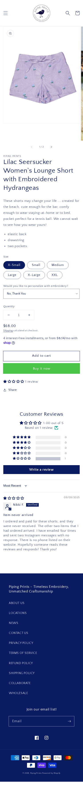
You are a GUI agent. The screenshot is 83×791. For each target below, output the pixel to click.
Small (36, 265)
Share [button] (12, 390)
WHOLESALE (18, 693)
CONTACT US (18, 633)
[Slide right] (51, 147)
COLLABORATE (20, 683)
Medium (58, 265)
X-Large (34, 275)
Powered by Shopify (51, 773)
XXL (55, 275)
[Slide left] (32, 147)
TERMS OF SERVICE (23, 653)
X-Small (14, 265)
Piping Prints (36, 773)
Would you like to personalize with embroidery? (35, 285)
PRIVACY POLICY (21, 643)
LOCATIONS (18, 613)
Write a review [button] (41, 470)
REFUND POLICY (21, 663)
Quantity (9, 306)
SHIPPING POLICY (22, 673)
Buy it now (41, 368)
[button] (5, 13)
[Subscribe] (69, 721)
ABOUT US (17, 603)
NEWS (13, 623)
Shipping (8, 330)
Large (12, 275)
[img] (13, 498)
